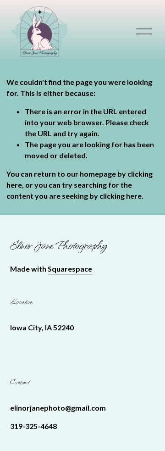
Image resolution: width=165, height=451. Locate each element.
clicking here (120, 195)
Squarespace (70, 268)
